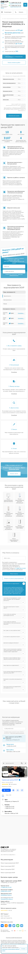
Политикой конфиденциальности (17, 733)
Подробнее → (21, 313)
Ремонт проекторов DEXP (8, 872)
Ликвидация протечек (7, 91)
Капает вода (4, 318)
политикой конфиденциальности (16, 275)
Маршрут (7, 790)
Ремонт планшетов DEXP (7, 869)
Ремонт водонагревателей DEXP (10, 863)
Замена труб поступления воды (8, 95)
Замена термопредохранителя (9, 83)
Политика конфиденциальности (14, 937)
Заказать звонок (14, 473)
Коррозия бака (5, 323)
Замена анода (6, 99)
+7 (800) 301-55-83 (15, 2)
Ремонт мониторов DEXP (8, 866)
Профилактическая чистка (8, 79)
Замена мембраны (6, 87)
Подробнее (14, 372)
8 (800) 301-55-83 (6, 891)
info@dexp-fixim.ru (6, 895)
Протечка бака (5, 313)
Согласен (23, 948)
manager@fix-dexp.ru (7, 899)
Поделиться (2, 925)
